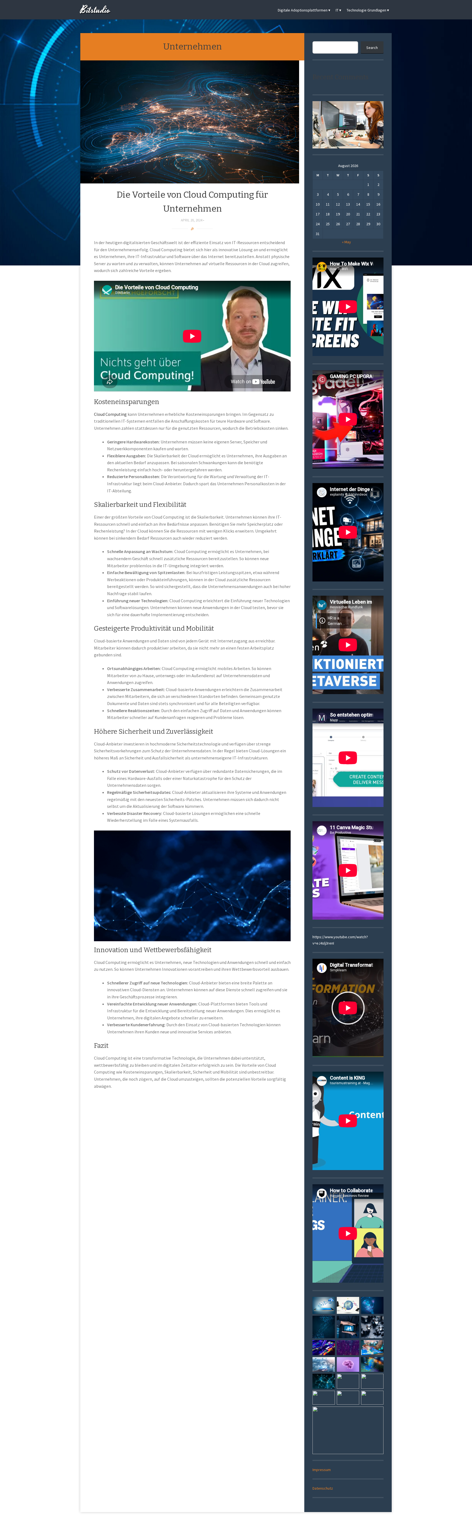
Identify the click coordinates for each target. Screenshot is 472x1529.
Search (372, 47)
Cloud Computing (110, 414)
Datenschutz (322, 1488)
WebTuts (272, 1521)
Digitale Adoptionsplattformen (303, 10)
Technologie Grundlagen (366, 10)
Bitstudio (95, 10)
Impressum (321, 1469)
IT (337, 10)
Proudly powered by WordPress (216, 1521)
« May (346, 241)
